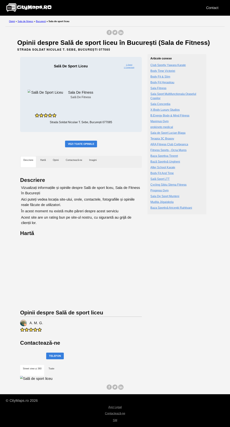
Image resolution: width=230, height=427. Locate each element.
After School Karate (162, 167)
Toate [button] (51, 368)
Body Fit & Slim (160, 76)
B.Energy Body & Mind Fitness (169, 115)
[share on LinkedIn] (121, 34)
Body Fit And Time (162, 173)
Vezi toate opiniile (81, 143)
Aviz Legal (115, 407)
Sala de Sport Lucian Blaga (167, 132)
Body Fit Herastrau (162, 82)
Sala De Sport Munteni (164, 196)
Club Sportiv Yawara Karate (168, 65)
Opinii (12, 21)
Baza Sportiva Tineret (164, 155)
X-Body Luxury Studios (165, 109)
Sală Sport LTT (160, 178)
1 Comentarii (129, 67)
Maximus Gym (159, 121)
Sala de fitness (25, 21)
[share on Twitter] (115, 34)
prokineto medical (161, 127)
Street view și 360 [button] (32, 368)
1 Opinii (129, 65)
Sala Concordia (160, 104)
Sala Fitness (158, 88)
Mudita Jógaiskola (162, 202)
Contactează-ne (115, 413)
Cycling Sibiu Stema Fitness (168, 184)
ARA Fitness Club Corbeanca (169, 144)
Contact (212, 8)
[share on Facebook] (109, 34)
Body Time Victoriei (162, 70)
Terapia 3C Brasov (162, 138)
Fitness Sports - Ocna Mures (168, 150)
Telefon (55, 355)
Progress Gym (159, 190)
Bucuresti (41, 21)
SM (115, 420)
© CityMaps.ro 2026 (22, 401)
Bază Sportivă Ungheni (165, 161)
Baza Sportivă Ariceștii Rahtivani (171, 207)
